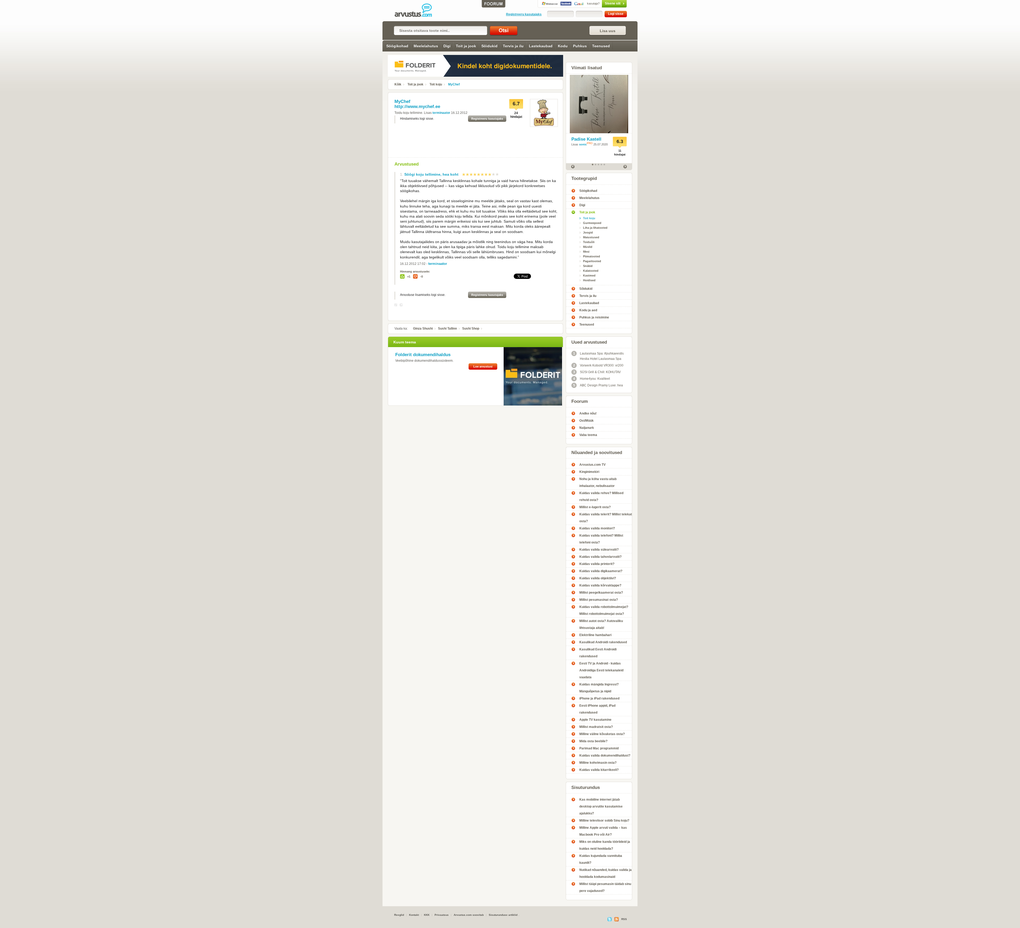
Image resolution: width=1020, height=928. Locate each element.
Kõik (397, 84)
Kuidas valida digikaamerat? (600, 571)
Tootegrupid (584, 178)
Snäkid (588, 265)
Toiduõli (588, 242)
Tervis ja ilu (513, 46)
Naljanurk (586, 428)
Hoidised (589, 280)
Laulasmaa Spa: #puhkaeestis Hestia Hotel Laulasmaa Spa (598, 356)
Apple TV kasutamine (595, 720)
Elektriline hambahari (595, 635)
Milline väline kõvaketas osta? (602, 734)
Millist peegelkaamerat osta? (601, 592)
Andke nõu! (588, 413)
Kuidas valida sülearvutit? (599, 549)
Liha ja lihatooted (595, 227)
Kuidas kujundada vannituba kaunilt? (600, 859)
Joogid (588, 232)
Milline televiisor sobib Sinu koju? (604, 820)
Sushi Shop (470, 328)
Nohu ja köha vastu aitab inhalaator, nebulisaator (598, 482)
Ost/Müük (586, 420)
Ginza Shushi (423, 328)
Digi (446, 46)
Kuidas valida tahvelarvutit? (600, 557)
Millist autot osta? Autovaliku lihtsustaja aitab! (601, 624)
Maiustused (591, 237)
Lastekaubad (540, 46)
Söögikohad (397, 46)
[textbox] (440, 30)
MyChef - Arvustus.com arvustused (417, 10)
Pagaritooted (592, 261)
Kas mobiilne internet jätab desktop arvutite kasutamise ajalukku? (601, 806)
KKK (427, 914)
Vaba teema (588, 435)
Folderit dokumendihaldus (422, 354)
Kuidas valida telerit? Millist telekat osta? (605, 517)
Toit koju (436, 84)
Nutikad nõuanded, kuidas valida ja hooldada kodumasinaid (605, 873)
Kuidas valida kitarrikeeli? (599, 770)
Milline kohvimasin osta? (598, 763)
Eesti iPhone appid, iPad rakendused (597, 709)
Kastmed (589, 275)
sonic (583, 144)
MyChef (454, 84)
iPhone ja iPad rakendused (599, 698)
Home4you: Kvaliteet (591, 379)
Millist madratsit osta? (596, 727)
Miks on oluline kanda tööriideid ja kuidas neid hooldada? (604, 845)
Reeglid (399, 914)
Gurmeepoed (592, 223)
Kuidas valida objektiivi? (597, 578)
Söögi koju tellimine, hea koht (431, 174)
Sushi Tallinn (447, 328)
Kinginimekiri (589, 472)
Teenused (601, 46)
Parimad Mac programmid (599, 748)
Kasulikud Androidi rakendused (603, 642)
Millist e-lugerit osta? (595, 507)
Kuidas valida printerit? (596, 564)
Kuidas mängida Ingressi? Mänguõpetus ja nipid (599, 688)
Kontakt (414, 914)
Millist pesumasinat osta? (598, 600)
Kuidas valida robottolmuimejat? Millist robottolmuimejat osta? (603, 610)
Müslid (587, 246)
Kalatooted (590, 270)
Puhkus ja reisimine (594, 317)
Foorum (579, 401)
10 (497, 174)
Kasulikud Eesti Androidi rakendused (598, 653)
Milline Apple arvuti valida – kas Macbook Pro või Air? (603, 831)
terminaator (441, 113)
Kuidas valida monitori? (597, 528)
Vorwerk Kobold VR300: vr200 (598, 365)
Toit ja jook (466, 46)
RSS (624, 919)
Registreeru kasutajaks (524, 14)
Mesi (586, 251)
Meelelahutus (426, 46)
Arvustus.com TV (592, 465)
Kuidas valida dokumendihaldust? (604, 755)
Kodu (563, 46)
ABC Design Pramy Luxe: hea (598, 385)
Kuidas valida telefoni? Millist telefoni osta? (601, 539)
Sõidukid (489, 46)
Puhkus (580, 46)
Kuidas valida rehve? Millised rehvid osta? (601, 496)
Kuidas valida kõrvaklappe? (600, 585)
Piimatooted (591, 256)
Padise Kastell (586, 139)
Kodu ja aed (588, 310)
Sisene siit (603, 3)
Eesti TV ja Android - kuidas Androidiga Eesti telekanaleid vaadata (601, 670)
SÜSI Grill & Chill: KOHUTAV (597, 372)
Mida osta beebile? (593, 741)
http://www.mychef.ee (417, 106)
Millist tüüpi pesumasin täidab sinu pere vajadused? (605, 887)
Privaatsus (442, 914)
